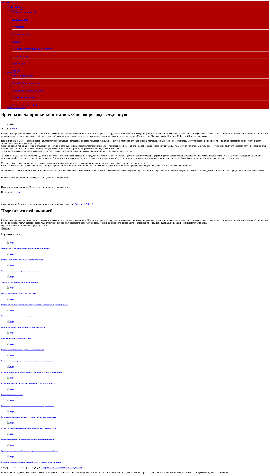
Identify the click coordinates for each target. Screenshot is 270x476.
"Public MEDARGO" (83, 204)
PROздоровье (18, 27)
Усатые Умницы (20, 56)
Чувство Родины (20, 19)
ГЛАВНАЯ (16, 7)
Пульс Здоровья (19, 63)
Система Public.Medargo (23, 98)
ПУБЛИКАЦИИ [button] (15, 9)
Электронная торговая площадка (28, 90)
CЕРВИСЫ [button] (12, 73)
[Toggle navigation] (14, 3)
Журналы (16, 71)
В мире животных (21, 34)
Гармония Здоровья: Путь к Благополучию (32, 49)
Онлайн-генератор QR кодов (26, 105)
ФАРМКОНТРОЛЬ (16, 107)
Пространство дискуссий (24, 12)
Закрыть (5, 228)
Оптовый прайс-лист (22, 76)
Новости (16, 41)
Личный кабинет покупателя (26, 83)
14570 (14, 128)
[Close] (2, 218)
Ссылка (16, 192)
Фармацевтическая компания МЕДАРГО (62, 467)
